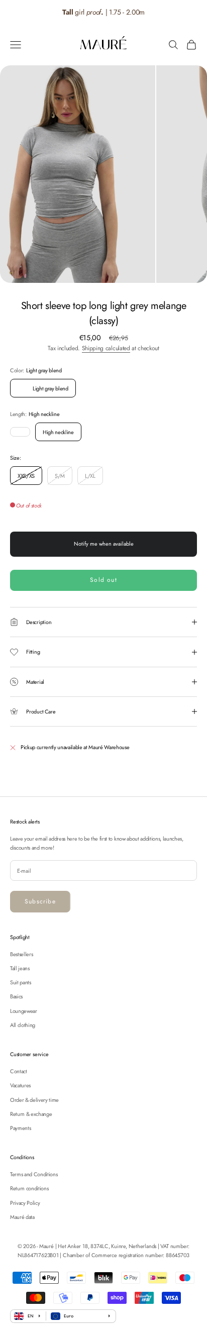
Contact (18, 1071)
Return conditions (29, 1188)
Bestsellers (21, 954)
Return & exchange (31, 1114)
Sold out (103, 579)
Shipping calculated (106, 348)
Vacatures (20, 1085)
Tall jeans (20, 968)
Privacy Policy (25, 1203)
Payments (20, 1128)
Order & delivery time (34, 1100)
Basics (16, 996)
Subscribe (40, 901)
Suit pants (20, 982)
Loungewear (23, 1011)
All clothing (22, 1025)
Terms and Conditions (33, 1174)
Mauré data (22, 1217)
